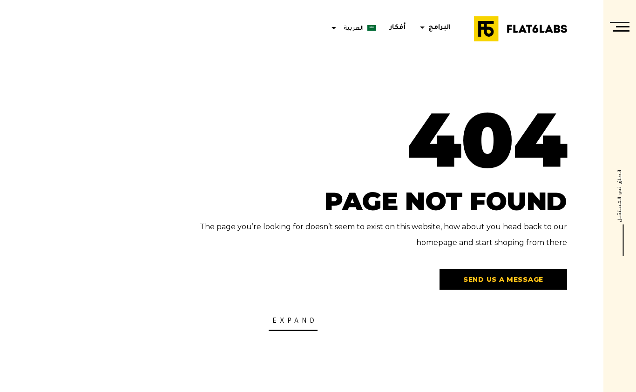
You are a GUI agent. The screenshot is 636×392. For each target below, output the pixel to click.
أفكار (398, 28)
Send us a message (503, 279)
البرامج (434, 28)
